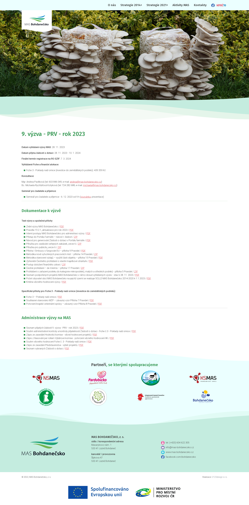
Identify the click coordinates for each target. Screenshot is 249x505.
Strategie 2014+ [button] (131, 5)
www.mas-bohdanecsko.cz (180, 452)
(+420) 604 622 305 (179, 442)
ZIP (76, 237)
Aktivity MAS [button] (180, 5)
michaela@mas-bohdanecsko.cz (100, 185)
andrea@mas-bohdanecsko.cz (85, 181)
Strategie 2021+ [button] (157, 5)
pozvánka (86, 196)
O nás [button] (112, 5)
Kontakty (200, 5)
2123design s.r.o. (219, 477)
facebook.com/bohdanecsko (181, 457)
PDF (62, 226)
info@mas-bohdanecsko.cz (180, 447)
